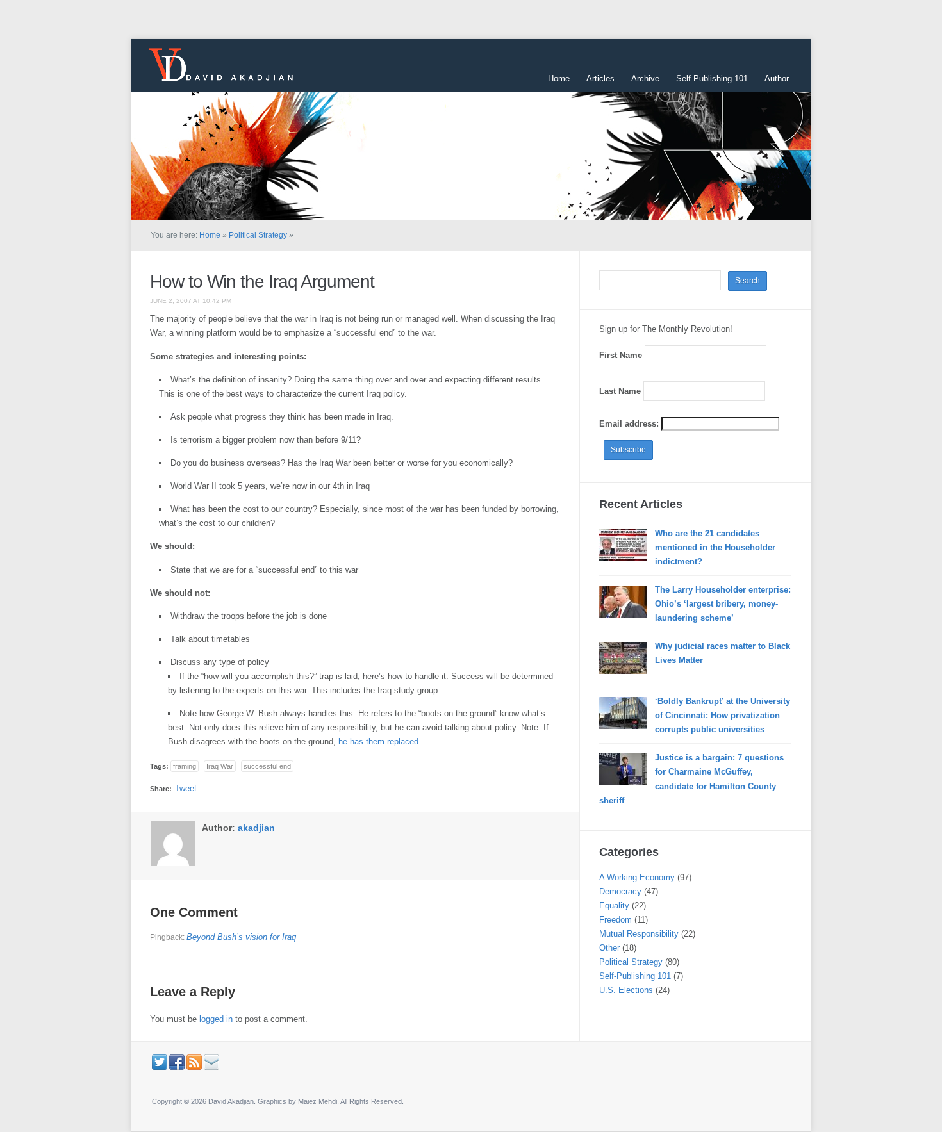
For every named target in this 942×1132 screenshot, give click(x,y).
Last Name (620, 391)
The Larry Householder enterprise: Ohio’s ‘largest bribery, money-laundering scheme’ (723, 604)
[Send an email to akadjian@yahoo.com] (211, 1061)
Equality (614, 905)
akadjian (256, 828)
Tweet (186, 788)
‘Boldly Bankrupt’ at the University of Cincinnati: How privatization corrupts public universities (722, 715)
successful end (267, 766)
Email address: (630, 424)
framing (184, 766)
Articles (600, 78)
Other (609, 948)
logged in (216, 1019)
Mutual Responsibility (639, 934)
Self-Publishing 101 (712, 78)
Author (776, 78)
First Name (620, 355)
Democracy (620, 891)
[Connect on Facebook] (177, 1061)
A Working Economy (637, 877)
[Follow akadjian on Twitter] (159, 1061)
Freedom (615, 919)
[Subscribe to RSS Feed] (194, 1061)
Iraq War (219, 766)
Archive (645, 78)
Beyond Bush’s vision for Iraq (241, 937)
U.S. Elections (626, 990)
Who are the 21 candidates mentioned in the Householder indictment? (715, 547)
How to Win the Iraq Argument (262, 281)
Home (559, 78)
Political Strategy (258, 235)
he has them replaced (378, 741)
